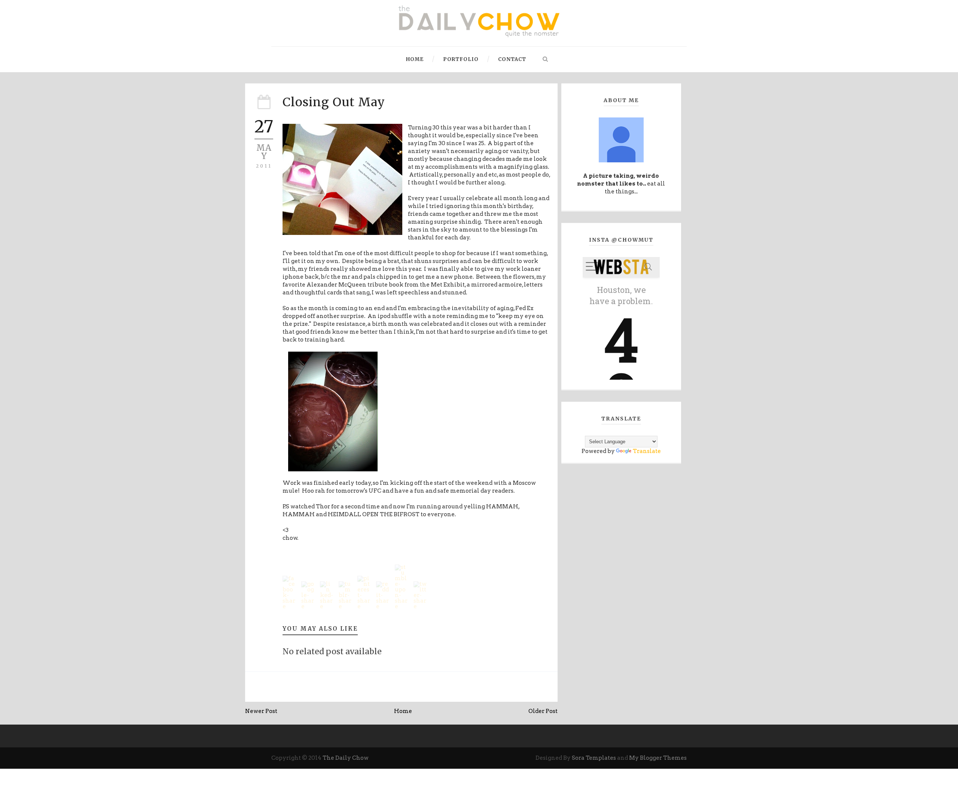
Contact (512, 59)
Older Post (543, 711)
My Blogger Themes (658, 758)
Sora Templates (594, 758)
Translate (647, 451)
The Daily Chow (346, 758)
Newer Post (261, 711)
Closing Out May (334, 102)
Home (415, 59)
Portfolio (461, 59)
